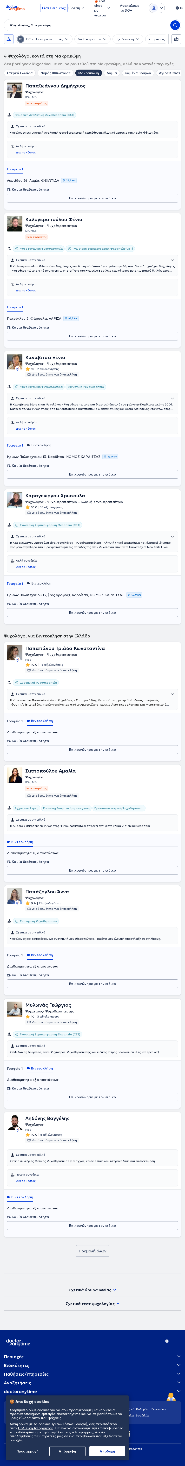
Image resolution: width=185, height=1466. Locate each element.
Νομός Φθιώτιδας (55, 73)
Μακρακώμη (88, 73)
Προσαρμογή (27, 1451)
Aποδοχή (107, 1451)
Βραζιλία (142, 1415)
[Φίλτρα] (8, 39)
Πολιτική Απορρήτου (35, 1428)
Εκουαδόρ (158, 1409)
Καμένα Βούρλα (138, 73)
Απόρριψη (67, 1451)
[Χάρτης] (176, 39)
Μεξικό (129, 1409)
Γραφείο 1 (15, 169)
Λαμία (112, 73)
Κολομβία (143, 1409)
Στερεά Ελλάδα (20, 73)
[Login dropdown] (157, 8)
